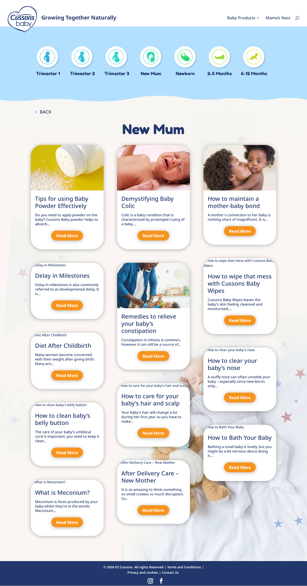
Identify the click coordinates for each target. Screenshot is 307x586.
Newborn (185, 73)
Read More (67, 235)
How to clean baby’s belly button (62, 419)
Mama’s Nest (278, 18)
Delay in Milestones (62, 275)
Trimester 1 (48, 73)
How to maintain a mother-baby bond (234, 202)
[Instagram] (150, 581)
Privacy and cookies (142, 572)
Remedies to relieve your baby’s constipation (148, 323)
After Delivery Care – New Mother (150, 476)
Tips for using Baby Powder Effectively (61, 202)
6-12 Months (254, 73)
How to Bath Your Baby (240, 437)
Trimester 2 (82, 73)
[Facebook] (161, 581)
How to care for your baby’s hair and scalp (150, 399)
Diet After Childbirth (63, 345)
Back (45, 112)
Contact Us (170, 572)
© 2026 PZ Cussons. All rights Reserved (133, 567)
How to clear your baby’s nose (232, 364)
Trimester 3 (116, 73)
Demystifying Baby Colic (147, 202)
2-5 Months (219, 73)
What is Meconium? (62, 492)
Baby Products (241, 18)
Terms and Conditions (184, 567)
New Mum (151, 73)
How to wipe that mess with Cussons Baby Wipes (240, 283)
